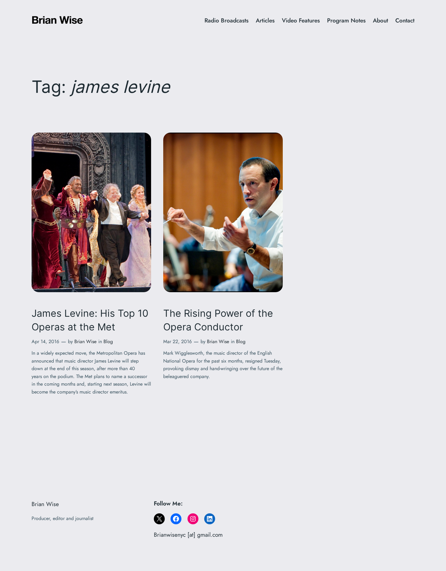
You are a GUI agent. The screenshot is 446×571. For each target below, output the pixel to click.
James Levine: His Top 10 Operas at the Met (90, 320)
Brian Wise (85, 341)
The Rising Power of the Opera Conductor (218, 320)
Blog (108, 341)
